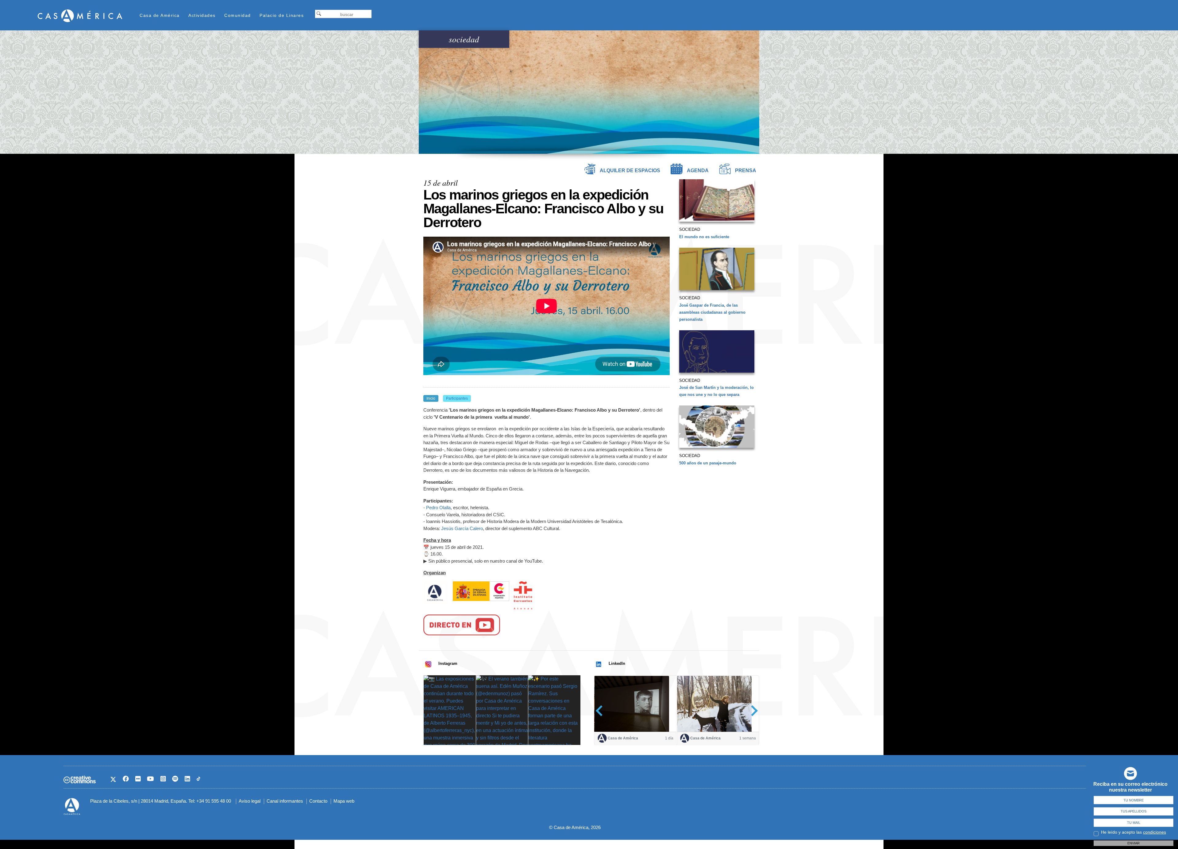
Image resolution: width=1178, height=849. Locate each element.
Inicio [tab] (430, 398)
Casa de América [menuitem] (160, 15)
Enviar (1133, 843)
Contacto (318, 801)
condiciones (1154, 832)
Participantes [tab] (457, 398)
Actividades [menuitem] (202, 15)
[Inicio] (80, 15)
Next (752, 710)
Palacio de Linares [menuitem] (282, 15)
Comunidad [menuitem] (237, 15)
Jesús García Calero (462, 528)
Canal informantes (285, 801)
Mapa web (343, 801)
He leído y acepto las (1133, 832)
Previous (601, 710)
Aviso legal (249, 801)
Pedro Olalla (438, 507)
